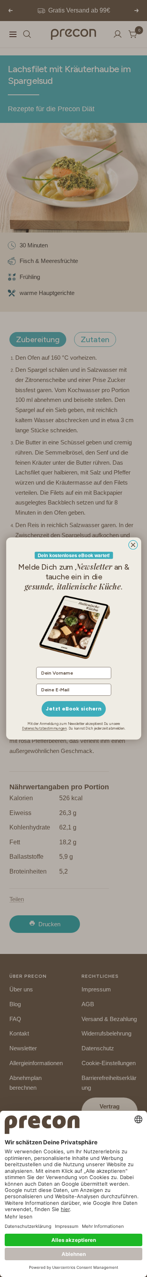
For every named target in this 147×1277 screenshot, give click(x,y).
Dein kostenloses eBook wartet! (73, 555)
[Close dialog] (133, 544)
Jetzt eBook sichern (73, 708)
